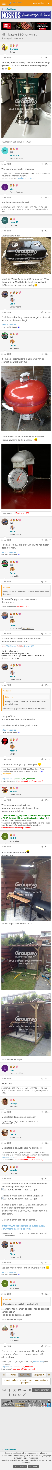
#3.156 (48, 1143)
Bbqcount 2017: (18, 778)
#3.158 (48, 1262)
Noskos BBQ (29, 646)
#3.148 (48, 581)
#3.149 (48, 633)
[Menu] (4, 3)
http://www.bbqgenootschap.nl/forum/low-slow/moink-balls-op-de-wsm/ (23, 1227)
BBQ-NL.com (11, 646)
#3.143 (48, 197)
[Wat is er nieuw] (48, 3)
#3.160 (48, 1346)
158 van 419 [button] (25, 1374)
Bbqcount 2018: (18, 1157)
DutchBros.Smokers (25, 178)
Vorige (13, 1374)
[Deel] (42, 57)
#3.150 (48, 685)
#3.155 (48, 1112)
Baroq (6, 38)
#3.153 (48, 847)
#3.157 (48, 1179)
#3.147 (48, 540)
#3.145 (48, 312)
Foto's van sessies (8, 325)
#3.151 (48, 759)
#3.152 (48, 800)
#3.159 (48, 1294)
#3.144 (48, 231)
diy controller (38, 1361)
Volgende (38, 1374)
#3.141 (48, 57)
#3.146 (48, 354)
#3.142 (48, 164)
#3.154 (48, 1078)
